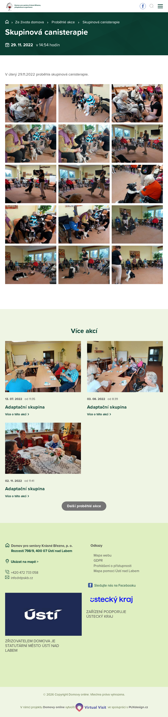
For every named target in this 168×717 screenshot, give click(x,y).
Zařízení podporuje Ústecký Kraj (106, 614)
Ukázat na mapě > (25, 562)
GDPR (98, 560)
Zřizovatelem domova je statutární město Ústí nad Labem (32, 646)
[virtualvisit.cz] (90, 707)
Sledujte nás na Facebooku (115, 585)
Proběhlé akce (63, 22)
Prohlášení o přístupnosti (113, 566)
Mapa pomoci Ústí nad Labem (116, 571)
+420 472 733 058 (24, 572)
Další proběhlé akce (84, 506)
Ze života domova (29, 22)
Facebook (143, 6)
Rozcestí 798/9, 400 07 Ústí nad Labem (42, 551)
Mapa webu (102, 555)
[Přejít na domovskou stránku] (24, 6)
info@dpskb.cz (22, 578)
